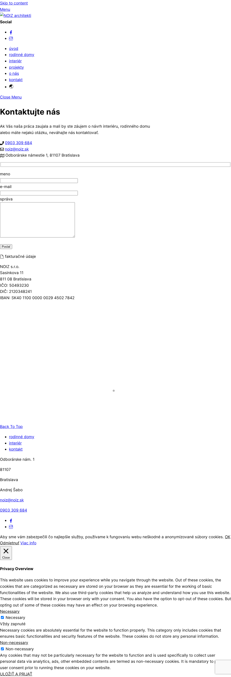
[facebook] (11, 32)
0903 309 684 (18, 142)
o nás (14, 73)
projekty (16, 67)
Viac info (28, 543)
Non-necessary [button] (14, 642)
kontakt (16, 79)
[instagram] (11, 38)
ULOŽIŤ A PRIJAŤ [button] (16, 674)
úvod (13, 48)
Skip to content (14, 3)
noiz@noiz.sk (17, 149)
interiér (15, 61)
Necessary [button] (10, 611)
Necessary (15, 617)
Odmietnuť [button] (9, 543)
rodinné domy (21, 54)
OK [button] (227, 536)
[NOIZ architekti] (15, 15)
